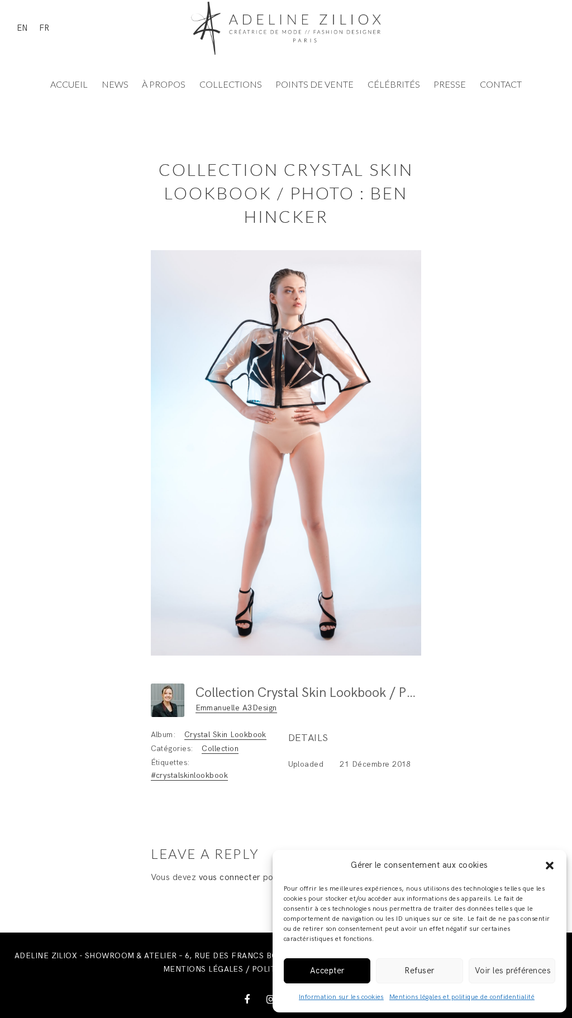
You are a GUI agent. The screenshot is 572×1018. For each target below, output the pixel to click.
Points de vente (314, 84)
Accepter (327, 971)
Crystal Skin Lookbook (225, 734)
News (115, 84)
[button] (549, 865)
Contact (501, 84)
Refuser (419, 971)
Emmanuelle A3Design (236, 708)
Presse (449, 84)
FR (44, 28)
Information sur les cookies (341, 997)
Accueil (69, 84)
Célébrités (394, 84)
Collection (220, 748)
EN (22, 28)
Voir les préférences (513, 971)
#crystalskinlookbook (189, 775)
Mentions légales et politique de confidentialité (462, 997)
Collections (230, 84)
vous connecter (230, 877)
